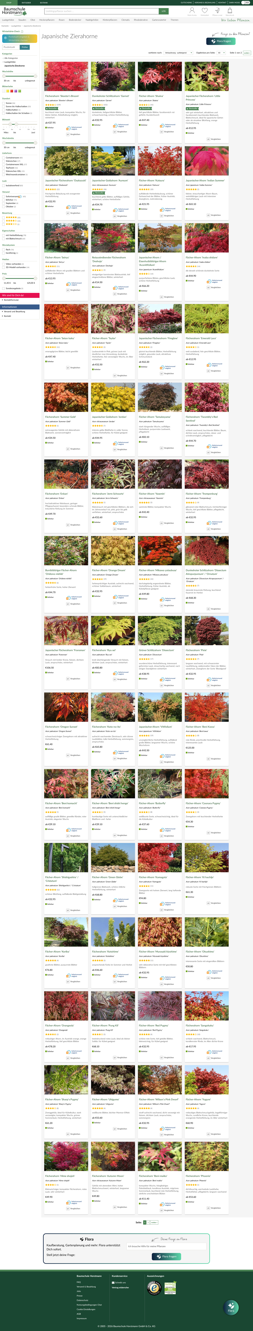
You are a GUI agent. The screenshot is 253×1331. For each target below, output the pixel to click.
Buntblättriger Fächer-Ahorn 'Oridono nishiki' (61, 572)
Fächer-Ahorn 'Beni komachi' (61, 803)
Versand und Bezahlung (14, 312)
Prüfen (25, 47)
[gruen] (19, 91)
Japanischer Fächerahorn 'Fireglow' (158, 338)
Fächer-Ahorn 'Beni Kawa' (200, 727)
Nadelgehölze (92, 20)
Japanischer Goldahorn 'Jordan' (109, 417)
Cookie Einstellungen (86, 1309)
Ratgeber (26, 3)
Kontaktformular (11, 300)
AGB (79, 1314)
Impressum (82, 1319)
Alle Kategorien (11, 58)
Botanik (44, 3)
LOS (164, 11)
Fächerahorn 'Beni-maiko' (153, 1176)
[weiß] (3, 91)
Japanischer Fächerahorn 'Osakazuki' (65, 180)
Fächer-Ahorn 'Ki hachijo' (200, 877)
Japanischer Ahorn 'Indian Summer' (205, 180)
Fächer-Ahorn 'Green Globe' (107, 877)
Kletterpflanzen (110, 20)
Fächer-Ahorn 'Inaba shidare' (202, 257)
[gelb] (7, 91)
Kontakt (222, 3)
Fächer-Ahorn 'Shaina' (151, 96)
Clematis (126, 20)
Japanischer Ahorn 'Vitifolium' (155, 727)
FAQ (79, 1282)
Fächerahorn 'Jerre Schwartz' (108, 494)
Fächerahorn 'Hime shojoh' (60, 1176)
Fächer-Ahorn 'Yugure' (198, 1099)
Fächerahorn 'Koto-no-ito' (106, 727)
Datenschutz (82, 1300)
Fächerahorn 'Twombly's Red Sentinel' (202, 419)
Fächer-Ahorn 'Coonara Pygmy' (203, 803)
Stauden (22, 20)
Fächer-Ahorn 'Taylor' (104, 338)
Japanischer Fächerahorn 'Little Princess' (203, 98)
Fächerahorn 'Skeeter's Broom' (62, 96)
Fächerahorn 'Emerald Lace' (201, 338)
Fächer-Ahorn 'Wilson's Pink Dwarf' (159, 1099)
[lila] (15, 91)
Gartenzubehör (159, 20)
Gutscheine (186, 3)
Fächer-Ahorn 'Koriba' (57, 951)
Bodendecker (75, 20)
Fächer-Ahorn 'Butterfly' (152, 803)
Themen (174, 20)
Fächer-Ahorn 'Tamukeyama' (155, 417)
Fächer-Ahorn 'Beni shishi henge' (110, 803)
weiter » (247, 53)
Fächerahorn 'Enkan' (56, 494)
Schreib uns (120, 1283)
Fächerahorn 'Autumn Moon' (108, 1176)
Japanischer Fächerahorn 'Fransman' (65, 650)
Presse (79, 1296)
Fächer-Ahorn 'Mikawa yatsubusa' (158, 570)
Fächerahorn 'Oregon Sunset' (61, 727)
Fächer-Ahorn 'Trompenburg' (202, 494)
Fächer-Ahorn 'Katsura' (152, 180)
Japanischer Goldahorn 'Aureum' (110, 180)
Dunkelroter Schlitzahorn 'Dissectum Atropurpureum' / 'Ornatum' (206, 572)
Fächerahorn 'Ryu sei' (104, 650)
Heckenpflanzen (46, 20)
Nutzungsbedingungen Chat (89, 1305)
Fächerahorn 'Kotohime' (105, 951)
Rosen (62, 20)
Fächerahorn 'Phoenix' (198, 1176)
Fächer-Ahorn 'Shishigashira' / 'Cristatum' (61, 879)
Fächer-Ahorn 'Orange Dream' (109, 570)
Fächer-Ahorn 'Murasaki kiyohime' (158, 951)
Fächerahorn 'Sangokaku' (200, 1025)
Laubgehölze (8, 20)
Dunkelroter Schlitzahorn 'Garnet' (110, 96)
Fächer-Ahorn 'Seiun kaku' (60, 338)
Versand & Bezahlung (205, 3)
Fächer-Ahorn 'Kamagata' (153, 877)
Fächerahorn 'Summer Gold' (60, 417)
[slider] (4, 76)
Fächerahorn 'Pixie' (196, 650)
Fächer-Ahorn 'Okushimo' (200, 951)
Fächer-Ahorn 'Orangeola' (59, 1025)
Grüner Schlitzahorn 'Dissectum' (156, 650)
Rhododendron (141, 20)
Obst (32, 20)
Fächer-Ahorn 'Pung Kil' (105, 1025)
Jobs (79, 1291)
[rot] (11, 91)
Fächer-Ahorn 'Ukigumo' (105, 1099)
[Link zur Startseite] (15, 11)
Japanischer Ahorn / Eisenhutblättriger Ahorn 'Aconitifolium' (152, 261)
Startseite (5, 26)
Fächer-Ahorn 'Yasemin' (152, 494)
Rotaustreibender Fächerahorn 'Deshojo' (109, 259)
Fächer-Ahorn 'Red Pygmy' (154, 1025)
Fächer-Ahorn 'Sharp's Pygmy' (62, 1099)
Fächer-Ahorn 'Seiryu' (57, 257)
